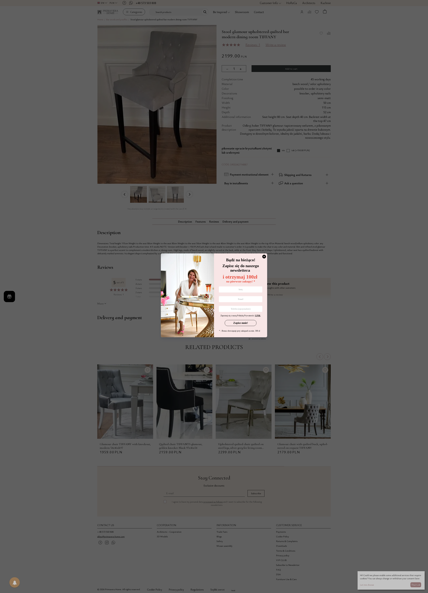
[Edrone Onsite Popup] (214, 296)
